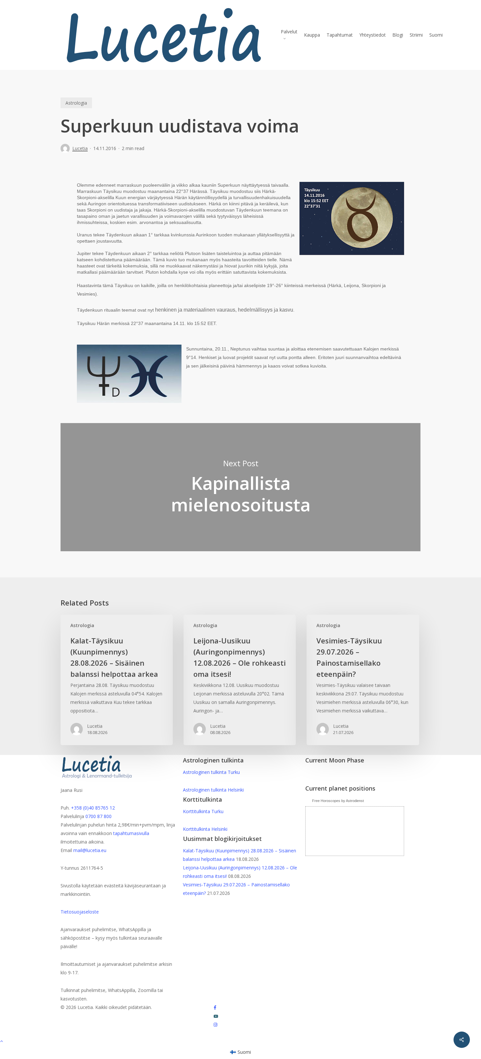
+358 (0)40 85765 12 (93, 808)
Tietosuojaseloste (80, 912)
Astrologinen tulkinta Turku (211, 772)
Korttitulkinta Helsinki (205, 829)
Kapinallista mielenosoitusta (240, 487)
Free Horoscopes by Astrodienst (338, 801)
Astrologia (76, 103)
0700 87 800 (98, 816)
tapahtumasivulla (131, 833)
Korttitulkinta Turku (203, 811)
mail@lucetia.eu (89, 850)
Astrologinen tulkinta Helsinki (213, 790)
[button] (240, 1040)
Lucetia (80, 148)
